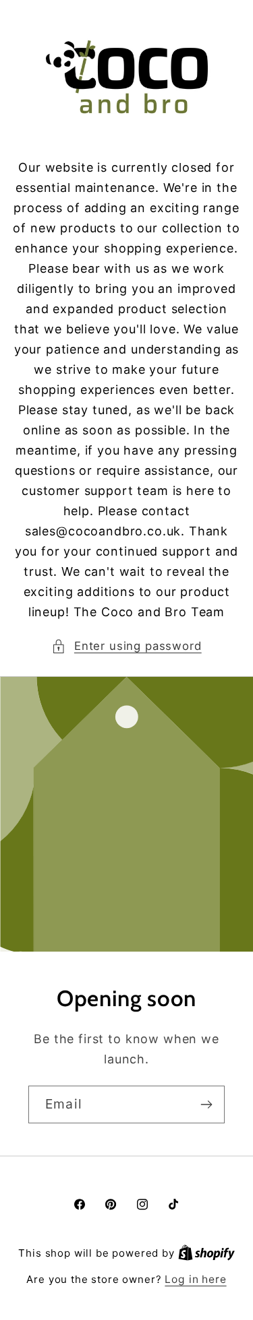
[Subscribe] (206, 1104)
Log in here (195, 1279)
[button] (126, 646)
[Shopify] (206, 1253)
